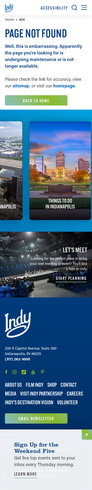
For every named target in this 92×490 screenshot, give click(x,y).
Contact (69, 385)
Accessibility (54, 8)
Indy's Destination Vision (29, 402)
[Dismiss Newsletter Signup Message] (87, 434)
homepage (64, 86)
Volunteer (67, 402)
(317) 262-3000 (17, 358)
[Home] (18, 323)
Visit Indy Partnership (41, 393)
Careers (75, 393)
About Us (13, 385)
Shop (52, 385)
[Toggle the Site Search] (74, 7)
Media (10, 393)
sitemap (21, 86)
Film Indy (34, 385)
